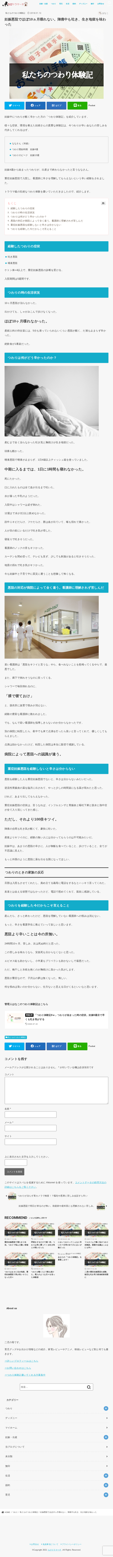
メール (9, 1122)
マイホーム (11, 1427)
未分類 (9, 1456)
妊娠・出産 (43, 4)
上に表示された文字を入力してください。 (27, 1156)
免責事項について (50, 1544)
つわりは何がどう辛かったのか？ (29, 216)
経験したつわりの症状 (23, 208)
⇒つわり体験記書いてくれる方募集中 (25, 1375)
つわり (53, 4)
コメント (9, 1074)
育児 (61, 4)
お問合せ (100, 4)
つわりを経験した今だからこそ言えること (33, 229)
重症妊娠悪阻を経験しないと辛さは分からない (36, 225)
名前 (8, 1108)
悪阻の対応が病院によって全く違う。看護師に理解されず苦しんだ (47, 220)
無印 (92, 4)
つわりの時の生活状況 (23, 212)
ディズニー (83, 4)
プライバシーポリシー (72, 1544)
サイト (8, 1136)
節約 (74, 4)
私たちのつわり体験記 (15, 13)
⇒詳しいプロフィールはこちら (21, 1361)
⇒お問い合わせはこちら (18, 1368)
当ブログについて (15, 1446)
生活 (67, 4)
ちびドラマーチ (54, 1550)
